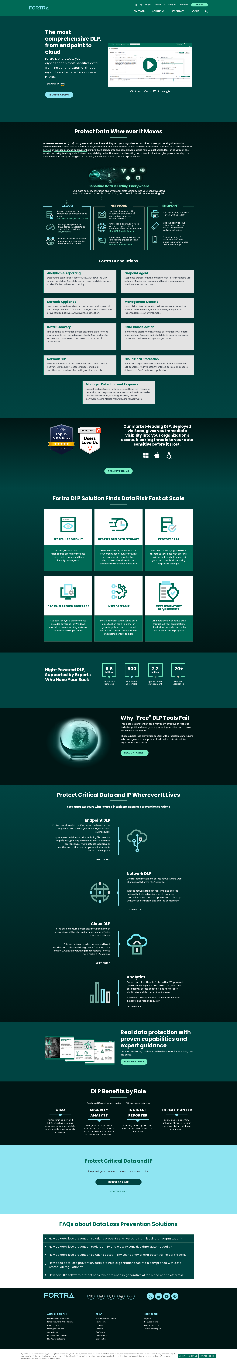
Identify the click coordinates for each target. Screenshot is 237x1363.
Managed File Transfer (57, 1335)
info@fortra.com (151, 1325)
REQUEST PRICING (118, 471)
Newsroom (101, 1322)
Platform (141, 11)
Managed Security (55, 1328)
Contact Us (159, 4)
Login (148, 4)
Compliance (52, 1332)
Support (172, 4)
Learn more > (103, 859)
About (196, 11)
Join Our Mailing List (152, 1328)
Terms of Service (93, 1354)
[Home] (39, 7)
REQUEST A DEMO (59, 94)
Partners (184, 4)
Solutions (159, 11)
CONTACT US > (118, 1191)
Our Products (101, 1335)
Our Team (100, 1332)
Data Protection (54, 1325)
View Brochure (134, 1061)
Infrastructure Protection (58, 1318)
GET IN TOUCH (151, 1314)
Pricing (199, 5)
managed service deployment (70, 150)
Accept (182, 1356)
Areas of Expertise (57, 1314)
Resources (179, 11)
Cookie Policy (75, 1354)
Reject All (193, 1356)
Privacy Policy (64, 1354)
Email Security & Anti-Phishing (60, 1322)
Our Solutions (102, 1339)
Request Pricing (151, 1322)
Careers (99, 1328)
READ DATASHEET (134, 752)
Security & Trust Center (106, 1318)
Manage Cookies (207, 1356)
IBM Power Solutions (56, 1339)
